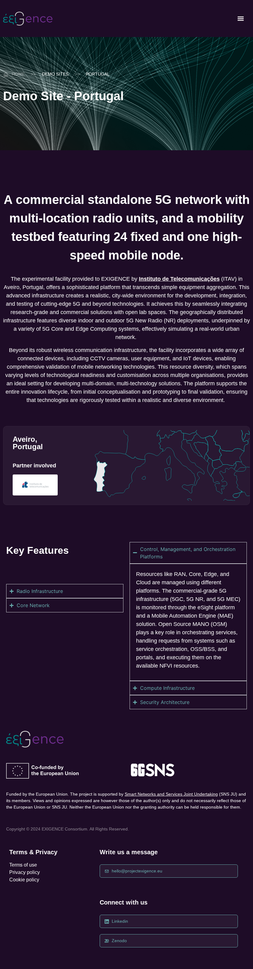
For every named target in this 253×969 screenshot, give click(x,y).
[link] (27, 19)
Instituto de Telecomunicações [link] (179, 279)
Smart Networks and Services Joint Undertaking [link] (171, 794)
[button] (240, 19)
